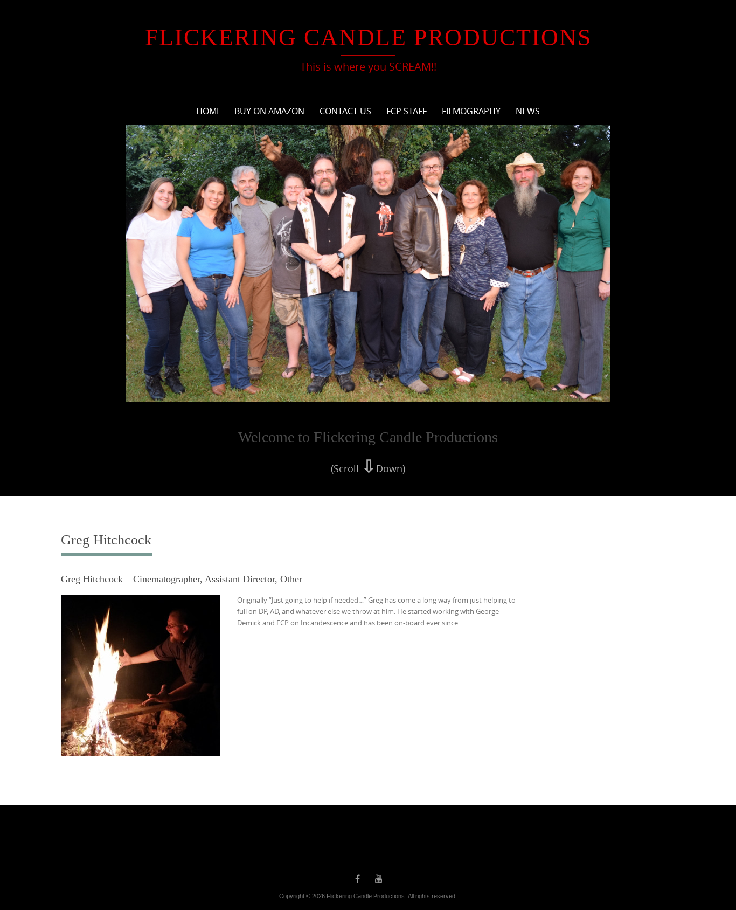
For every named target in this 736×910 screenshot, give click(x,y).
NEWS (528, 111)
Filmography (471, 111)
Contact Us (345, 111)
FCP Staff (406, 111)
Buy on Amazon (269, 111)
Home (208, 111)
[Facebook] (357, 878)
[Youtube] (378, 878)
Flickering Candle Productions (368, 37)
